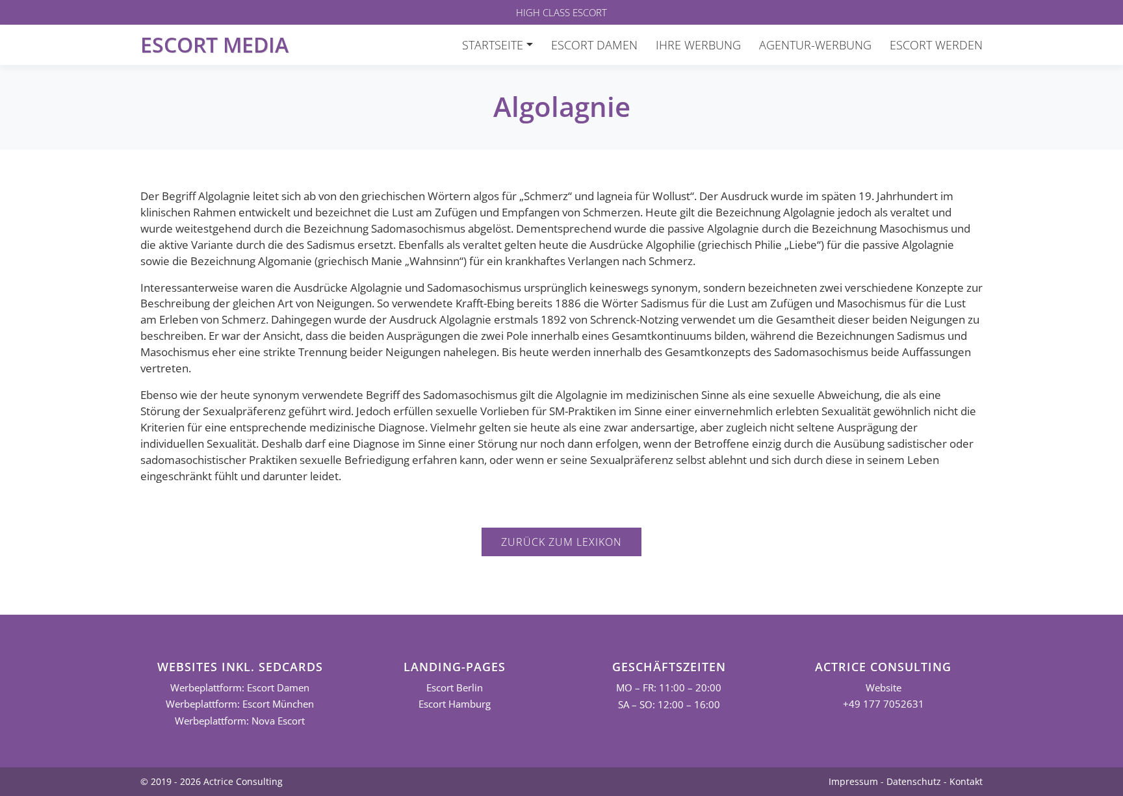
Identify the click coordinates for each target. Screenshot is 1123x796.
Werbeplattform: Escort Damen (239, 688)
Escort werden (936, 45)
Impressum (853, 781)
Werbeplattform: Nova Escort (240, 721)
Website (883, 688)
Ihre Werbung (698, 45)
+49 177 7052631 (883, 704)
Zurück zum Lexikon (561, 542)
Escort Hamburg (455, 704)
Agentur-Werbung (815, 45)
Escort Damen (594, 45)
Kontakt (966, 781)
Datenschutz (913, 781)
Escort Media (214, 44)
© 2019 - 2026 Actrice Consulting (211, 781)
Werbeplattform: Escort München (240, 704)
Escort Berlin (454, 688)
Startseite (492, 45)
